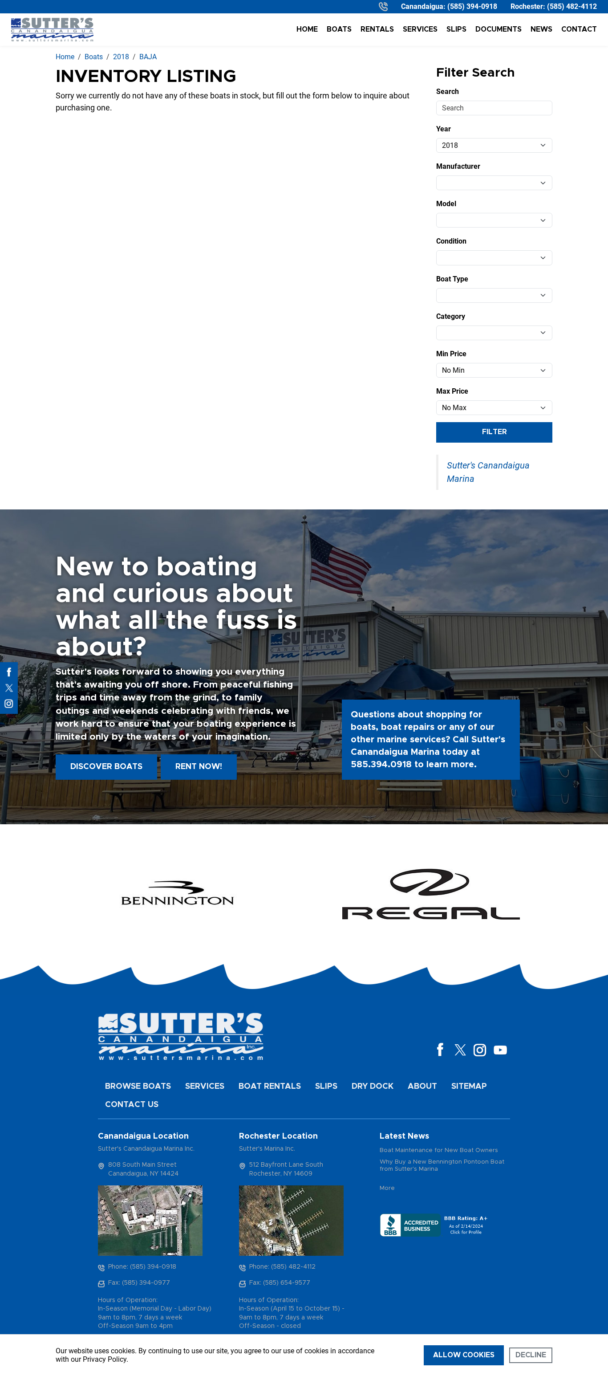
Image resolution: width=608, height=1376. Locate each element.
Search (447, 91)
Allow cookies (464, 1355)
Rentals (377, 29)
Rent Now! (198, 767)
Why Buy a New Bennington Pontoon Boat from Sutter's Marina (442, 1165)
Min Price (451, 354)
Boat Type (452, 279)
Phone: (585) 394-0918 (142, 1267)
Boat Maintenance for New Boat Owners (439, 1150)
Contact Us (131, 1105)
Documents (498, 29)
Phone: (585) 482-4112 (282, 1267)
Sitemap (469, 1087)
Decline (530, 1355)
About (422, 1087)
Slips (456, 29)
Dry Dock (372, 1087)
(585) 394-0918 (472, 6)
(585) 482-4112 (572, 6)
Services (420, 29)
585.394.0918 (381, 764)
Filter (494, 432)
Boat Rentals (270, 1087)
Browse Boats (138, 1087)
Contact (579, 29)
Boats (339, 29)
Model (446, 203)
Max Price (452, 391)
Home (307, 29)
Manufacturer (458, 166)
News (541, 29)
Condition (451, 241)
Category (450, 316)
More (387, 1188)
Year (443, 129)
